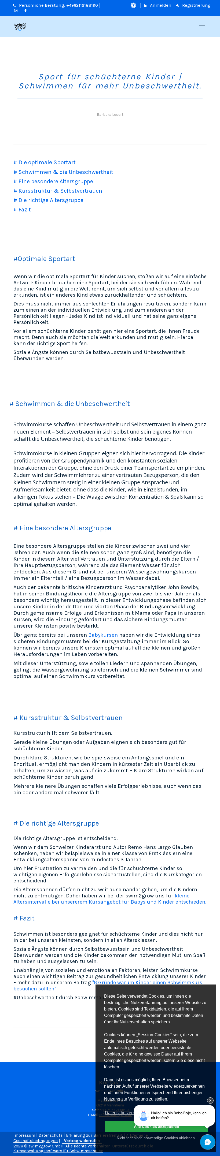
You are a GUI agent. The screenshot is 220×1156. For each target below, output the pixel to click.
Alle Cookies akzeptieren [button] (156, 1126)
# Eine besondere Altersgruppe (53, 181)
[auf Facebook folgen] (26, 10)
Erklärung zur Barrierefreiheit (94, 1135)
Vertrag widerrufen (82, 1140)
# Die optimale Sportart (44, 162)
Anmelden (160, 5)
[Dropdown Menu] (202, 27)
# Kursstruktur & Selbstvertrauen (57, 190)
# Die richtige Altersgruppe (48, 200)
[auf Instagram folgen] (16, 10)
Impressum (24, 1135)
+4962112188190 (82, 5)
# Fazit (22, 209)
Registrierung (196, 5)
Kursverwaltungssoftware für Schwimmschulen (58, 1150)
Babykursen (102, 635)
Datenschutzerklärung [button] (126, 1112)
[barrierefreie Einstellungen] (134, 5)
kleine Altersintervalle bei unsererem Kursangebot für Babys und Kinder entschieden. (109, 899)
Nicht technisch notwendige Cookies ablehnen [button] (156, 1138)
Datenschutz (51, 1135)
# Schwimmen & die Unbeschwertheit (63, 172)
